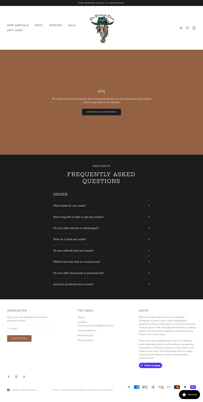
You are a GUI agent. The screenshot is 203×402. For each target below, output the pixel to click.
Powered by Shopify (100, 390)
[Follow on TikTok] (24, 376)
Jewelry (55, 25)
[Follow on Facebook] (8, 376)
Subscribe (19, 338)
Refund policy (86, 335)
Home (81, 317)
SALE (72, 25)
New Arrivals (18, 25)
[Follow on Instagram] (16, 376)
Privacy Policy (85, 340)
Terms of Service (87, 330)
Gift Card (15, 30)
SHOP (39, 25)
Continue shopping (101, 112)
